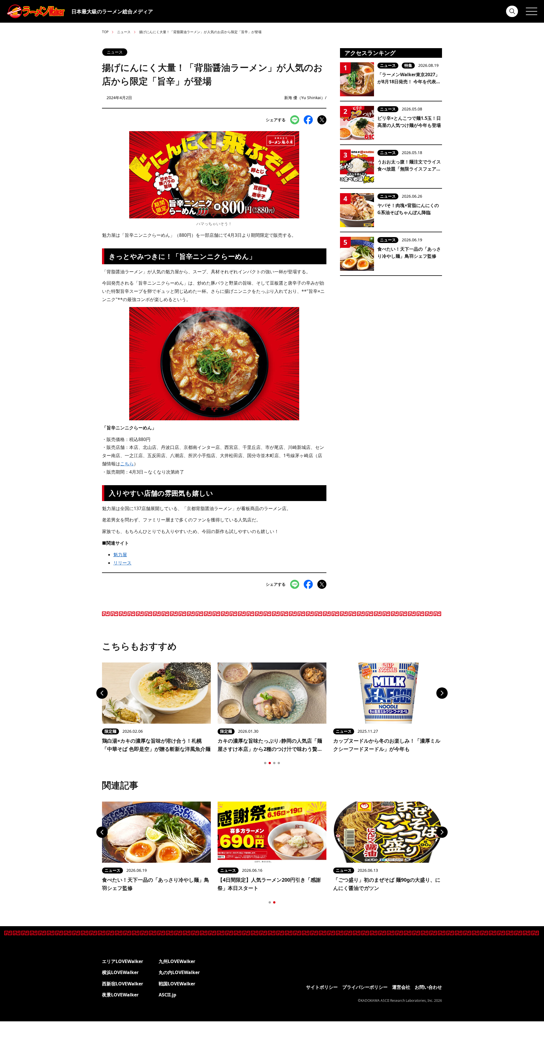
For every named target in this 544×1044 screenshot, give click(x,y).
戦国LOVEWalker (177, 984)
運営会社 (401, 987)
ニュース (124, 31)
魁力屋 (120, 554)
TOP (105, 31)
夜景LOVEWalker (120, 995)
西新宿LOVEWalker (122, 984)
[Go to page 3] (274, 763)
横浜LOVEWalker (120, 972)
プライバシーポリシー (365, 987)
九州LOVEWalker (177, 961)
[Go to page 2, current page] (270, 763)
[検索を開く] (512, 11)
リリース (122, 563)
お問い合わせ (428, 987)
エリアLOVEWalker (122, 961)
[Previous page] (102, 693)
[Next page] (442, 693)
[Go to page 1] (265, 763)
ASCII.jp (167, 995)
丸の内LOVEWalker (179, 972)
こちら (127, 464)
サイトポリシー (322, 987)
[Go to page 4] (279, 763)
